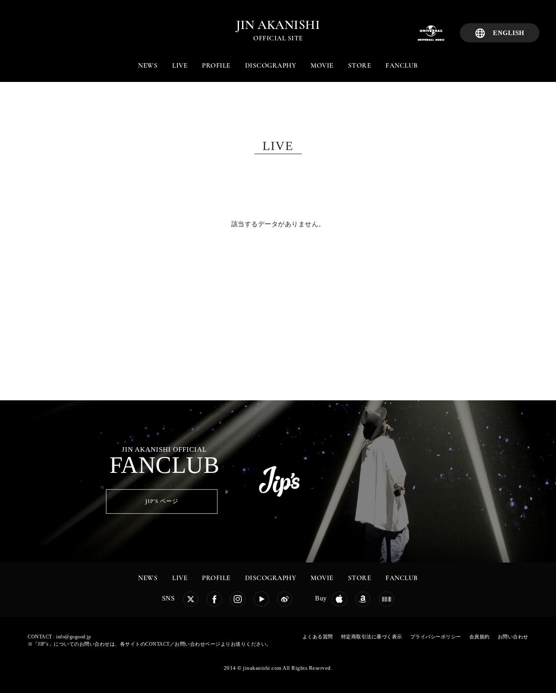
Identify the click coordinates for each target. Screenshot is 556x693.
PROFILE (216, 65)
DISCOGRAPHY (270, 65)
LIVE (179, 65)
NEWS (148, 65)
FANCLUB (401, 65)
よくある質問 (317, 637)
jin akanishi (278, 25)
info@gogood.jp (73, 637)
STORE (359, 65)
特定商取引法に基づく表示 (371, 637)
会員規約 (479, 637)
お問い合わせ (513, 637)
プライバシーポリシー (435, 637)
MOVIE (322, 65)
